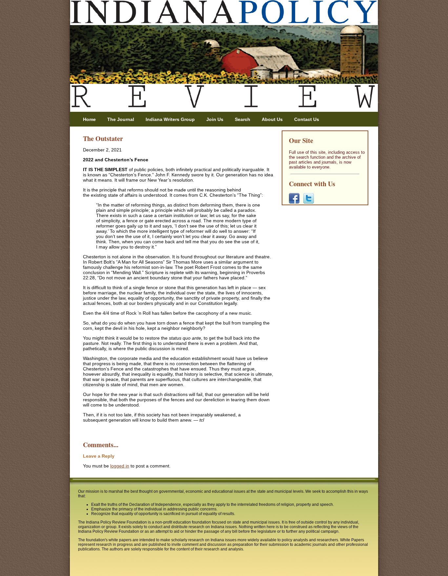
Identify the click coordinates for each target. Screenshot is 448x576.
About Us (272, 119)
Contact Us (306, 119)
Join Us (214, 119)
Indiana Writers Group (170, 119)
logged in (119, 465)
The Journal (120, 119)
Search (242, 119)
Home (89, 119)
